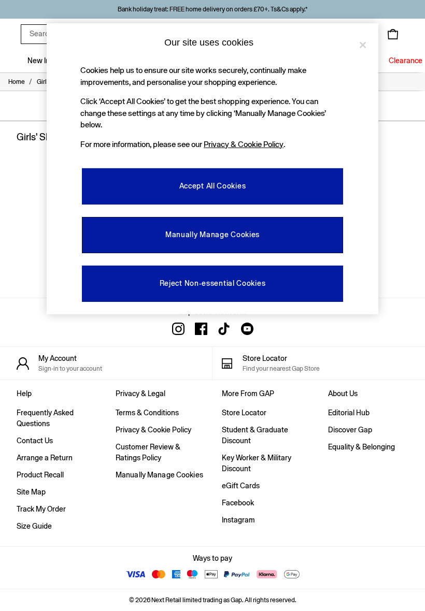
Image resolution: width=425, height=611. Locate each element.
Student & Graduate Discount (255, 435)
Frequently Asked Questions (45, 418)
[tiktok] (223, 328)
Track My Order (41, 509)
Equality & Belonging (361, 447)
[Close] (362, 45)
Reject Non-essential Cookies (213, 283)
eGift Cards (241, 486)
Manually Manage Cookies (159, 475)
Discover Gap (350, 430)
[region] (212, 168)
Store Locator (244, 413)
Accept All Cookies (212, 186)
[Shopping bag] (392, 34)
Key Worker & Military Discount (256, 463)
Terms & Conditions (147, 413)
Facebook (238, 503)
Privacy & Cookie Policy (153, 430)
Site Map (31, 492)
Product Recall (40, 475)
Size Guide (34, 526)
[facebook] (201, 328)
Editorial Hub (349, 413)
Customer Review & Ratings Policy (148, 452)
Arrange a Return (45, 458)
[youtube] (246, 328)
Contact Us (35, 441)
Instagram (238, 520)
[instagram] (178, 328)
